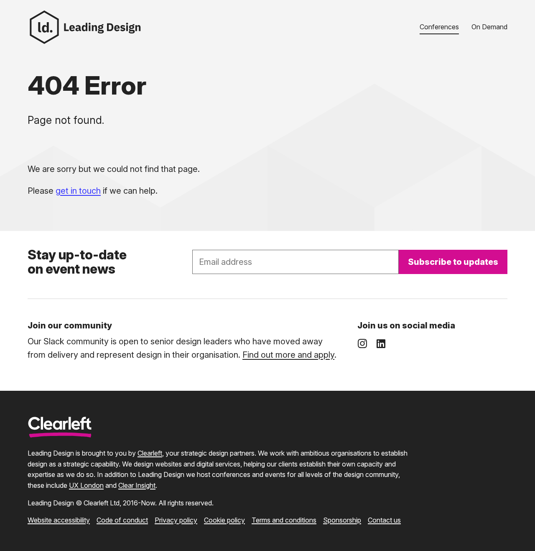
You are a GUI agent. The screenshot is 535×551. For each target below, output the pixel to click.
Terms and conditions (284, 520)
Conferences (439, 27)
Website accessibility (59, 520)
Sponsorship (342, 520)
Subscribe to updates (453, 262)
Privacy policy (176, 520)
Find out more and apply (288, 355)
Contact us (384, 520)
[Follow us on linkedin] (381, 343)
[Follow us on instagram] (362, 343)
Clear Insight (136, 485)
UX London (86, 485)
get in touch (78, 191)
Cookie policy (224, 520)
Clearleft (150, 453)
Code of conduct (122, 520)
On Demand (489, 27)
